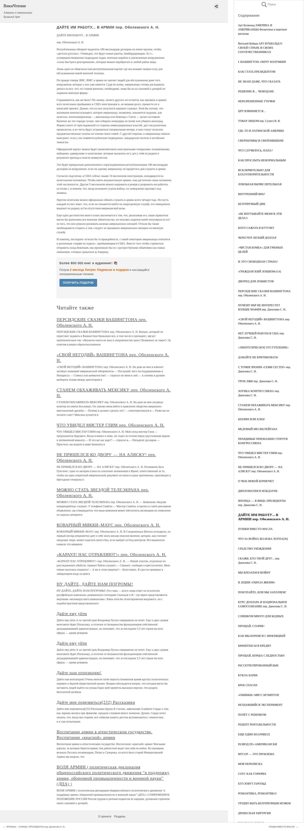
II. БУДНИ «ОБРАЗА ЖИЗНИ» (256, 582)
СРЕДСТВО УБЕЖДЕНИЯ (254, 548)
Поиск (268, 4)
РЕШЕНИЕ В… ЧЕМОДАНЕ (256, 91)
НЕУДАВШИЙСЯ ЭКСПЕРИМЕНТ (260, 704)
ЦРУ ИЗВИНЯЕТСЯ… (252, 111)
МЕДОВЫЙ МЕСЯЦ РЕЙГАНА (257, 429)
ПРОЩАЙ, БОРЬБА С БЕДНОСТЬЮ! (261, 655)
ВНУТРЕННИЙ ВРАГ (251, 194)
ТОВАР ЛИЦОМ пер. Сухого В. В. (259, 121)
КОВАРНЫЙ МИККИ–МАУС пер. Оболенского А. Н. (108, 525)
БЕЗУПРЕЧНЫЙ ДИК (251, 204)
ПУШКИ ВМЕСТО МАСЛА (255, 529)
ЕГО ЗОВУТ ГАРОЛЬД (252, 783)
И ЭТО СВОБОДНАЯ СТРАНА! (258, 261)
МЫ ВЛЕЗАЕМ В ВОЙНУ (254, 572)
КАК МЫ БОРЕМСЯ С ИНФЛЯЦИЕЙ (261, 636)
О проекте (104, 816)
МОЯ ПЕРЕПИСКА (250, 764)
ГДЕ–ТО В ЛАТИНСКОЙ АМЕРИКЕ (261, 130)
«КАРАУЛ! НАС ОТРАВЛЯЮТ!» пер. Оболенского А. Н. (111, 554)
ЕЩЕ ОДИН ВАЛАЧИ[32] (254, 734)
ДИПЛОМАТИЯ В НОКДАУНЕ (258, 491)
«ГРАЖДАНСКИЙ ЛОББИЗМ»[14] (259, 271)
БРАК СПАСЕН (247, 685)
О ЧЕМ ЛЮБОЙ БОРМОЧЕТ (256, 481)
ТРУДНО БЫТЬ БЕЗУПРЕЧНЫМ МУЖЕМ (264, 803)
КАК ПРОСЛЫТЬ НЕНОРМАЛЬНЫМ (262, 160)
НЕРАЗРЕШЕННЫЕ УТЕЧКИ (256, 101)
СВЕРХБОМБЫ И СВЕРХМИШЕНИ (260, 140)
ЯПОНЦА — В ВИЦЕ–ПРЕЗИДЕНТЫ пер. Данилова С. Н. (36, 827)
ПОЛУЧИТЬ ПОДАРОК (78, 282)
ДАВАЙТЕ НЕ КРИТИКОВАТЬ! (258, 357)
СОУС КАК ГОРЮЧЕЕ (252, 773)
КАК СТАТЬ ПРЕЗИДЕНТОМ (256, 71)
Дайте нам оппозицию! (79, 672)
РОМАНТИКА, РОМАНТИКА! (257, 793)
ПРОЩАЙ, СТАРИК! (251, 626)
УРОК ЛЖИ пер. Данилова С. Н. (258, 381)
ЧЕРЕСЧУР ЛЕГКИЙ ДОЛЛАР (257, 237)
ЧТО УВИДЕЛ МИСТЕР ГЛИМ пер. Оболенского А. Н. (110, 425)
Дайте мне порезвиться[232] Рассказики (96, 702)
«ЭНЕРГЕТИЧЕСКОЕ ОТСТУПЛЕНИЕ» (263, 347)
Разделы (119, 816)
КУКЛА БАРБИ (248, 675)
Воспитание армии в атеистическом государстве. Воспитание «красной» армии (104, 734)
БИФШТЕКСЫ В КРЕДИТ (254, 645)
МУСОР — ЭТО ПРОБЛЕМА (256, 754)
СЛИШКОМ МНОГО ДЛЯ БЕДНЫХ (261, 616)
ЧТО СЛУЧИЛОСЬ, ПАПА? (255, 150)
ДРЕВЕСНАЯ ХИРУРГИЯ (254, 813)
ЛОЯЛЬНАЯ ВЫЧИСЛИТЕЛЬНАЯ (260, 184)
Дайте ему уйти (72, 613)
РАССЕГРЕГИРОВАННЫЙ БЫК (258, 665)
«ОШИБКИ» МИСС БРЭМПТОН (258, 695)
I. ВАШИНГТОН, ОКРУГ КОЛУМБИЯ (262, 61)
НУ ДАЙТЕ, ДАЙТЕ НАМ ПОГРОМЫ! (95, 584)
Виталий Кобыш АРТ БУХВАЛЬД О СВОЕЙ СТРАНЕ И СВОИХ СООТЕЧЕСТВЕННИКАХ (260, 48)
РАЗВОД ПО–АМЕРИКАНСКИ (257, 744)
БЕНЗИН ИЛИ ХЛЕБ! (251, 419)
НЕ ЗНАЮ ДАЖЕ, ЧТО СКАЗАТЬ (259, 81)
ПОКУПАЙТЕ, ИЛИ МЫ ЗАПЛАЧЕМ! (262, 592)
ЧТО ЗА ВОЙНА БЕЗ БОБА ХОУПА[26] (263, 538)
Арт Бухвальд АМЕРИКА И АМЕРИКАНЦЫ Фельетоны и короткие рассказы (262, 29)
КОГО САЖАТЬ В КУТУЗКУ (256, 228)
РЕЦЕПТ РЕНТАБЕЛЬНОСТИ (257, 724)
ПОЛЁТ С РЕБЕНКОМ (252, 714)
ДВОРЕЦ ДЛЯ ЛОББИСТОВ (256, 281)
